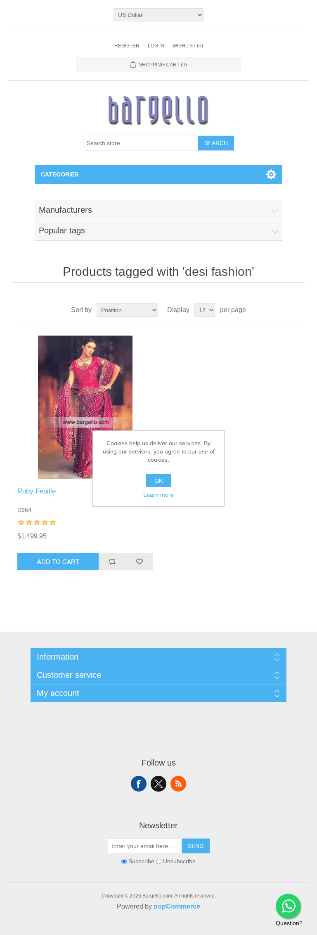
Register (127, 46)
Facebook (139, 784)
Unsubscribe (179, 861)
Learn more (158, 494)
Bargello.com (145, 927)
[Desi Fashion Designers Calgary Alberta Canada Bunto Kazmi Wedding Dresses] (85, 407)
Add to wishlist (139, 561)
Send (195, 846)
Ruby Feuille (36, 491)
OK (158, 480)
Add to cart (58, 561)
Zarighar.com (188, 927)
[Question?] (288, 906)
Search (216, 143)
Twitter (158, 784)
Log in (156, 46)
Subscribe (141, 861)
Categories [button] (59, 174)
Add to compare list (112, 561)
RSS (178, 784)
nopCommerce (177, 906)
